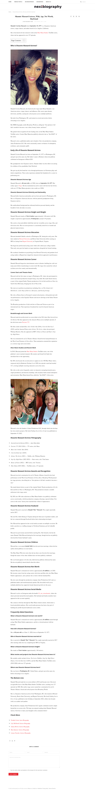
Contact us (34, 788)
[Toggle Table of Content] (23, 40)
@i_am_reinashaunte (44, 593)
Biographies (40, 1)
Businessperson (29, 1)
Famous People (18, 1)
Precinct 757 (25, 322)
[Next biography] (47, 7)
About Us (48, 1)
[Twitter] (12, 741)
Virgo (20, 186)
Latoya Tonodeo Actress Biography (21, 733)
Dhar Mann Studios (42, 33)
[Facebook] (10, 741)
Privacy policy (45, 788)
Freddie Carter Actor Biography (20, 720)
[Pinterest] (15, 741)
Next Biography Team (28, 21)
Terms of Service (52, 788)
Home (10, 1)
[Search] (80, 1)
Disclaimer (40, 788)
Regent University (28, 241)
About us (30, 788)
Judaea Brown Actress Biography (20, 727)
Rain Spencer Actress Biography (20, 730)
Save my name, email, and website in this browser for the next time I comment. (29, 770)
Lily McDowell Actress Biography (20, 723)
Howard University (24, 239)
